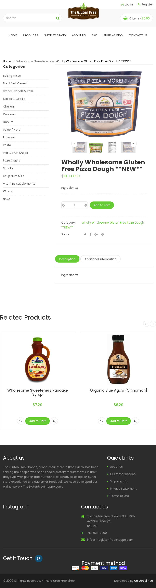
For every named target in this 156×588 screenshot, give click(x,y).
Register (147, 4)
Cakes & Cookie (14, 99)
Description (67, 259)
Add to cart (102, 205)
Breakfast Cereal (15, 83)
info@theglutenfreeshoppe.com (110, 540)
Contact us (138, 35)
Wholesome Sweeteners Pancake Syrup (37, 392)
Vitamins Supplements (19, 184)
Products (30, 35)
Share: (65, 234)
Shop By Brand (55, 35)
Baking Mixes (12, 76)
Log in (129, 4)
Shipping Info (113, 35)
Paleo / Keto (11, 130)
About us (79, 35)
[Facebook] (90, 234)
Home (13, 35)
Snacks (8, 168)
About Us (116, 467)
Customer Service (123, 474)
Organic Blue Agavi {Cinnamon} (118, 390)
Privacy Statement (123, 489)
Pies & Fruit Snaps (15, 153)
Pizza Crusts (11, 160)
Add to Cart (37, 421)
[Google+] (96, 234)
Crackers (9, 114)
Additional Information (100, 259)
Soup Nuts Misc (13, 176)
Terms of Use (119, 496)
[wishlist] (20, 420)
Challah (8, 106)
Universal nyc (143, 581)
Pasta (7, 145)
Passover (9, 137)
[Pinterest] (102, 234)
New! (6, 199)
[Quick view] (54, 420)
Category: (68, 223)
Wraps (7, 191)
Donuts (8, 122)
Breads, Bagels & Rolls (18, 91)
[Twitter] (85, 234)
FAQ (95, 35)
